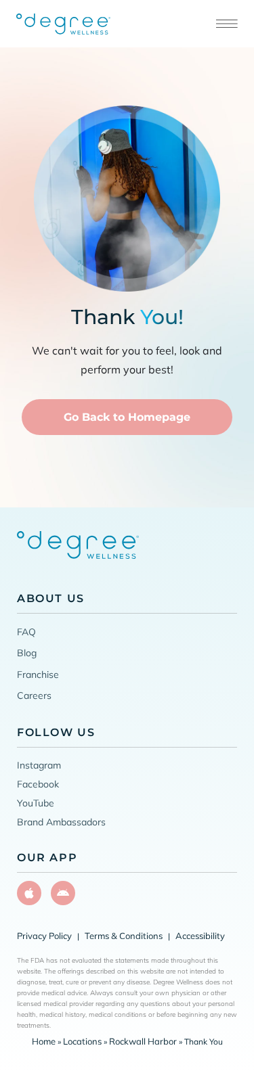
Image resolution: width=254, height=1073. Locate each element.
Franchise (38, 674)
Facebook (38, 784)
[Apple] (29, 893)
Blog (27, 653)
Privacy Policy (44, 935)
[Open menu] (227, 24)
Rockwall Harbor (143, 1041)
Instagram (39, 765)
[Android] (63, 893)
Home (44, 1041)
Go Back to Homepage (127, 417)
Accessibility (200, 935)
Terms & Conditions (124, 935)
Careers (34, 695)
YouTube (35, 803)
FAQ (26, 632)
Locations (82, 1041)
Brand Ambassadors (61, 822)
